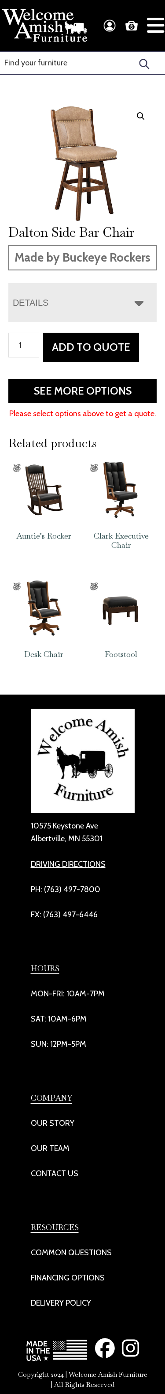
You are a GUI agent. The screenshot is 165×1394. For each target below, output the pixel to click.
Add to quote (91, 347)
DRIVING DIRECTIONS (68, 864)
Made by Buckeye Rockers (82, 257)
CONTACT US (54, 1173)
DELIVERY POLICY (61, 1303)
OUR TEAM (50, 1148)
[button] (141, 116)
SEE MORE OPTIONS (83, 390)
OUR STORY (52, 1123)
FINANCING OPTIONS (68, 1278)
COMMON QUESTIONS (71, 1252)
